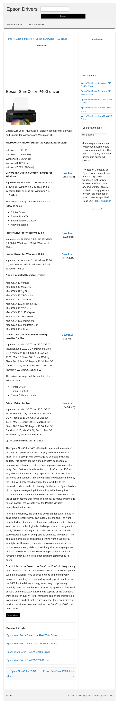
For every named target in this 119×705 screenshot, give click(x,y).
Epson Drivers (22, 9)
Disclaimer (108, 695)
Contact (71, 695)
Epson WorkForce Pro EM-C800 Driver (28, 660)
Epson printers (14, 25)
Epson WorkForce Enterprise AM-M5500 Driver (32, 643)
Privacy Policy (94, 695)
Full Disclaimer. (102, 200)
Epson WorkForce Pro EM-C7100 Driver (28, 652)
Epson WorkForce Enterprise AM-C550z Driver (32, 635)
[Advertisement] (41, 67)
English (89, 135)
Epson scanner (36, 25)
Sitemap (81, 695)
